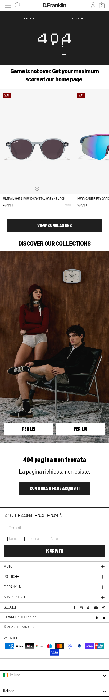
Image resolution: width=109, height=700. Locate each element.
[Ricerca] (17, 5)
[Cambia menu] (8, 5)
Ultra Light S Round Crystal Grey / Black (34, 198)
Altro (54, 539)
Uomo (13, 539)
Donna (34, 539)
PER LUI (80, 429)
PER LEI (28, 429)
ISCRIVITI (54, 551)
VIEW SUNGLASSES (54, 225)
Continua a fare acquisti (55, 488)
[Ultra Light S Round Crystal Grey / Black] (37, 141)
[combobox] (54, 675)
